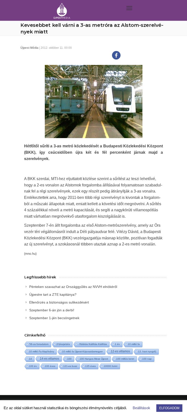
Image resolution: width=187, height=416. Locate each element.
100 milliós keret (125, 358)
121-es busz (70, 366)
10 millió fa (134, 344)
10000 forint (110, 366)
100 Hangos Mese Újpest (94, 358)
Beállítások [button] (141, 408)
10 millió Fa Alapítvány (41, 351)
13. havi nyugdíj (147, 351)
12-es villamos (120, 351)
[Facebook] (116, 55)
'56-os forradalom (38, 344)
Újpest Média (29, 48)
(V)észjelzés (63, 344)
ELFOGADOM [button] (169, 408)
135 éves (90, 366)
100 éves (50, 366)
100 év (33, 366)
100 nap (147, 358)
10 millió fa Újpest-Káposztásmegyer (82, 351)
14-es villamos (49, 358)
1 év (117, 344)
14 (30, 358)
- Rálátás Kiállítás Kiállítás (92, 344)
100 (69, 358)
